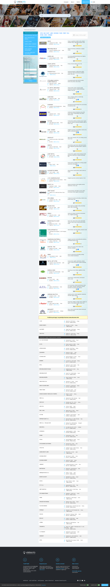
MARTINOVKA (42, 468)
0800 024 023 (42, 569)
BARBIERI (41, 360)
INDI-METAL (42, 427)
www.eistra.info (75, 566)
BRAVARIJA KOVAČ (43, 373)
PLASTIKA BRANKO (43, 505)
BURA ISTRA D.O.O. (43, 381)
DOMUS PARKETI (43, 325)
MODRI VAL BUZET (43, 476)
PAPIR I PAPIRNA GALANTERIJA (28, 49)
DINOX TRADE (42, 389)
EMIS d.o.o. (42, 398)
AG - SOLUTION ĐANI (44, 340)
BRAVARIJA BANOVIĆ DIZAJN (45, 369)
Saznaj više (44, 585)
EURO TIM (41, 406)
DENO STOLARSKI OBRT (44, 385)
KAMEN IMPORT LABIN (44, 451)
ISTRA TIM (42, 447)
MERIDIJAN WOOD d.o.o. (44, 472)
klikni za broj (72, 322)
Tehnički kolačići (83, 585)
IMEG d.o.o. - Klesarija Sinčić (45, 422)
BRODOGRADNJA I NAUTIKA (31, 35)
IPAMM (41, 435)
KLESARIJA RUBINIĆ (43, 460)
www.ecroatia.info (75, 568)
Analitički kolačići (94, 585)
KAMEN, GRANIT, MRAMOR (30, 44)
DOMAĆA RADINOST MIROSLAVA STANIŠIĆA (48, 393)
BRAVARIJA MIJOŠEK (43, 377)
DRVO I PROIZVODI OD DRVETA (29, 38)
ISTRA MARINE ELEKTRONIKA (45, 443)
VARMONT (42, 535)
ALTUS (41, 344)
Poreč (64, 33)
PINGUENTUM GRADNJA (44, 501)
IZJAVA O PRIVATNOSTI (49, 580)
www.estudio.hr (75, 572)
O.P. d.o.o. (42, 485)
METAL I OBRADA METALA (30, 46)
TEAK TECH (42, 333)
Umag (45, 35)
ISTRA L (41, 439)
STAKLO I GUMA (28, 41)
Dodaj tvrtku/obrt (80, 35)
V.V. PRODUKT (42, 531)
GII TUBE (41, 414)
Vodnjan (50, 35)
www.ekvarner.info (75, 567)
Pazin (60, 33)
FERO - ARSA (42, 410)
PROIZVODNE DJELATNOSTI (30, 29)
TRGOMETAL (42, 526)
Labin (51, 33)
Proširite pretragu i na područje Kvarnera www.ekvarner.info (63, 317)
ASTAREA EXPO (43, 356)
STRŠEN (41, 522)
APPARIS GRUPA (43, 348)
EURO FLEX (42, 402)
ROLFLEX (41, 514)
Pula (68, 33)
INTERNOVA (42, 431)
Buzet (47, 33)
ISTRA (41, 33)
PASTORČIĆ (42, 329)
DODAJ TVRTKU (86, 2)
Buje (45, 33)
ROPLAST (41, 518)
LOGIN (93, 2)
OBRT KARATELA (43, 489)
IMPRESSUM (25, 580)
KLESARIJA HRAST (43, 456)
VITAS (41, 540)
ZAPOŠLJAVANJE (41, 580)
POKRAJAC (42, 509)
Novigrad (56, 33)
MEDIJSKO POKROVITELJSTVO (60, 580)
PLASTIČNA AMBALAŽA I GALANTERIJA (30, 53)
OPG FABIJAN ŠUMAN (44, 493)
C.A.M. (41, 321)
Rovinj (41, 35)
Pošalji (30, 80)
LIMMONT (42, 464)
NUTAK (41, 480)
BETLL (41, 364)
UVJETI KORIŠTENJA (32, 580)
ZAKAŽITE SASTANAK (60, 568)
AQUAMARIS (42, 352)
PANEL (41, 497)
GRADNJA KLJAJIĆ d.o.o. (44, 418)
